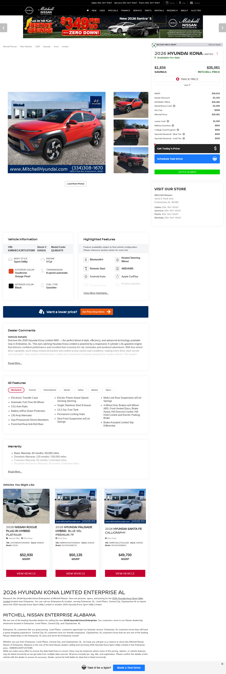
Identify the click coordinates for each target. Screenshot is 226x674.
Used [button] (102, 10)
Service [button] (137, 10)
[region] (187, 116)
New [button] (94, 10)
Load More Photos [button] (75, 183)
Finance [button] (125, 10)
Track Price (189, 79)
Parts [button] (148, 10)
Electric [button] (196, 10)
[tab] (16, 390)
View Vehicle (26, 573)
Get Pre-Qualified (187, 171)
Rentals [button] (159, 10)
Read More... (15, 363)
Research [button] (172, 10)
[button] (56, 132)
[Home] (87, 10)
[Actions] (217, 53)
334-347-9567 (170, 207)
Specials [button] (113, 10)
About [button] (184, 10)
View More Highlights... (96, 293)
